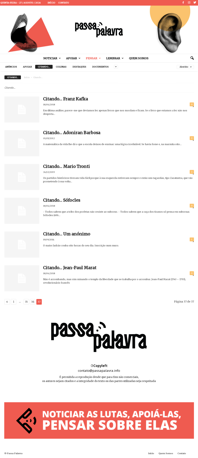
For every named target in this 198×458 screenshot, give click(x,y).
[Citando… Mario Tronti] (21, 177)
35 (26, 301)
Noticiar (50, 58)
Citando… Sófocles (61, 200)
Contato (63, 2)
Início (51, 2)
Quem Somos (138, 58)
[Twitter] (195, 3)
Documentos (100, 66)
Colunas (61, 66)
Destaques (79, 66)
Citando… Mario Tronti (66, 166)
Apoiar (71, 58)
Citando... (44, 66)
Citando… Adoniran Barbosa (71, 132)
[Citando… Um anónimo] (21, 245)
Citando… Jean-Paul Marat (69, 267)
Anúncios (11, 66)
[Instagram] (189, 3)
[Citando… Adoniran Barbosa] (21, 143)
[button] (192, 58)
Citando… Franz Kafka (65, 98)
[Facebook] (183, 3)
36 (32, 301)
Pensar (91, 58)
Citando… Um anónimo (66, 234)
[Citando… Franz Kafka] (21, 109)
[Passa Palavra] (99, 29)
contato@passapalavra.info (99, 370)
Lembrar (113, 58)
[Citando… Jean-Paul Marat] (21, 278)
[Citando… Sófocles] (21, 211)
